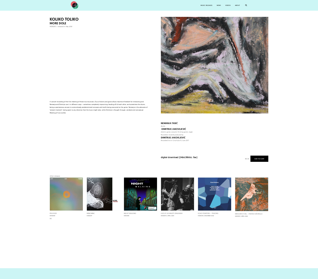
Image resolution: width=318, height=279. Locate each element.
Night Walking (130, 214)
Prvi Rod (53, 214)
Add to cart (259, 159)
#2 (51, 218)
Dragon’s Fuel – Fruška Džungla (248, 215)
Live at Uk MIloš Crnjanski (172, 214)
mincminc (91, 214)
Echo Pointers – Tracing (208, 214)
